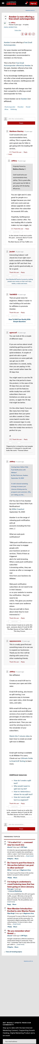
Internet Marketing (15, 891)
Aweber (7, 42)
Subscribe (18, 30)
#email (28, 107)
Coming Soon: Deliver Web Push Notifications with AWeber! (19, 469)
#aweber (21, 107)
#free (6, 109)
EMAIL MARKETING (10, 27)
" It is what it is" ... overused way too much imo (19, 843)
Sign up (33, 3)
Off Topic (24, 847)
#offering (14, 109)
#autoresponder (10, 107)
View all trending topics (13, 952)
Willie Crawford (18, 509)
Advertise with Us (30, 10)
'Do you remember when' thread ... (18, 932)
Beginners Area (26, 870)
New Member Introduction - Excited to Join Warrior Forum (21, 909)
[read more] (29, 856)
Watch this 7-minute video (19, 736)
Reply (21, 123)
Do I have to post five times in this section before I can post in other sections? (20, 865)
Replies (10, 859)
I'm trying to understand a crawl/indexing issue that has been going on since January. (20, 884)
